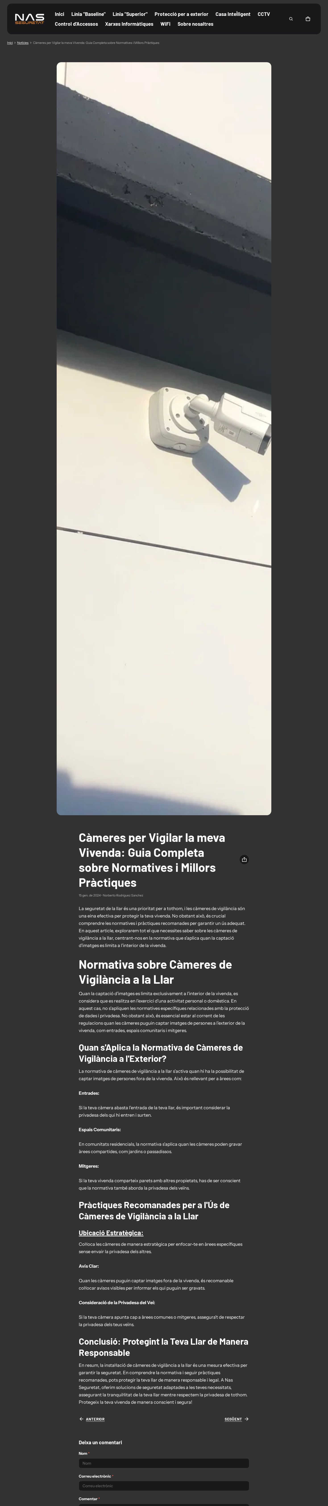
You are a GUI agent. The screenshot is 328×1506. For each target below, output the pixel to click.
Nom (84, 1453)
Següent (233, 1419)
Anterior (95, 1419)
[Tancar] (307, 17)
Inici (10, 43)
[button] (291, 19)
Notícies (23, 43)
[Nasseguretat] (29, 19)
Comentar (89, 1499)
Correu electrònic (96, 1476)
